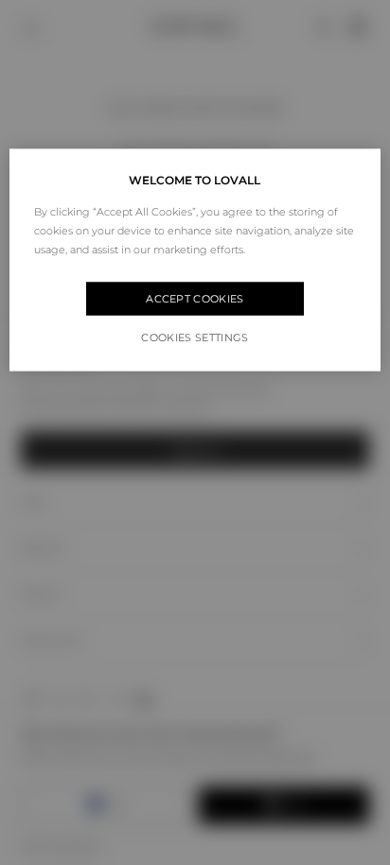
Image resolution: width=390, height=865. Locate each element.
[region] (194, 259)
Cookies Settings (194, 336)
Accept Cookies (195, 298)
